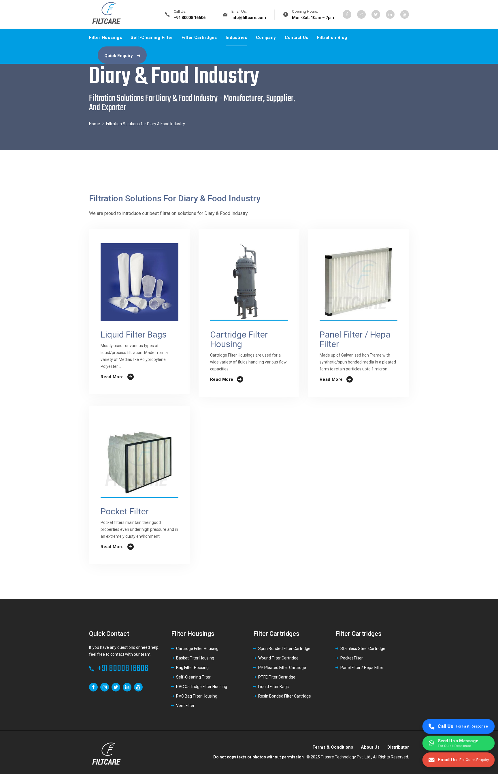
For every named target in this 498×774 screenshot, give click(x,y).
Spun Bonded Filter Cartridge (284, 648)
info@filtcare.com (248, 18)
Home (94, 123)
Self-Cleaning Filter (152, 37)
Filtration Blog (332, 37)
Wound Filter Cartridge (278, 658)
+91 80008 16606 (122, 668)
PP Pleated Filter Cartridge (282, 667)
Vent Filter (185, 705)
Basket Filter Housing (195, 658)
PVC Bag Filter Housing (196, 696)
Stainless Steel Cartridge (362, 648)
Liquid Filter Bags (273, 686)
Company (266, 37)
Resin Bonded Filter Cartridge (284, 696)
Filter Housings (105, 37)
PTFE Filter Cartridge (276, 677)
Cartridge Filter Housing (197, 648)
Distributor (398, 747)
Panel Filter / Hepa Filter (361, 667)
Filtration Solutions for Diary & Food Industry (145, 123)
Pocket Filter (351, 658)
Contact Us (296, 37)
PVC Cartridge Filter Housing (201, 686)
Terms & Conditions (332, 747)
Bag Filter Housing (192, 667)
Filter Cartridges (199, 37)
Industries (236, 37)
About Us (370, 747)
